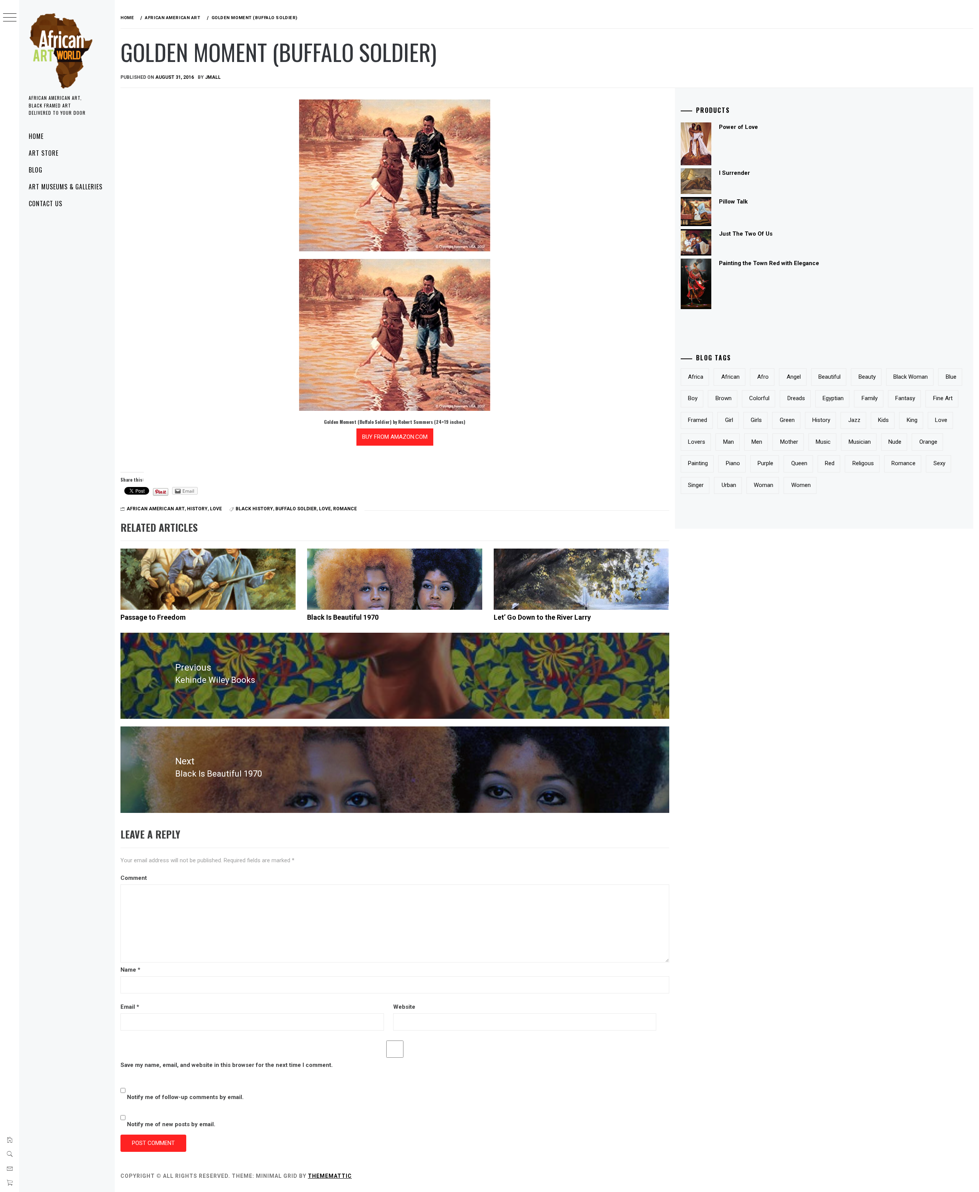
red (829, 463)
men (756, 441)
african (730, 376)
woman (763, 485)
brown (724, 398)
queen (799, 463)
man (728, 441)
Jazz (854, 420)
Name (130, 969)
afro (763, 376)
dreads (796, 398)
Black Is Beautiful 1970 (343, 617)
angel (794, 376)
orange (928, 441)
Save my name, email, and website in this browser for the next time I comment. (226, 1065)
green (787, 420)
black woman (910, 376)
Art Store (44, 153)
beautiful (829, 376)
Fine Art (943, 398)
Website (404, 1006)
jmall (213, 77)
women (801, 485)
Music (823, 441)
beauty (867, 376)
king (912, 420)
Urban (729, 485)
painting (698, 463)
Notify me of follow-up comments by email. (185, 1097)
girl (729, 420)
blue (951, 376)
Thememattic (330, 1176)
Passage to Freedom (153, 617)
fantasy (905, 398)
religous (863, 463)
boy (693, 398)
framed (697, 420)
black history (254, 508)
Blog (35, 169)
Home (36, 136)
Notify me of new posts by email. (171, 1124)
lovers (696, 441)
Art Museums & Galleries (65, 186)
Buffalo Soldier (296, 508)
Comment (133, 877)
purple (765, 463)
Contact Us (45, 203)
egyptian (833, 398)
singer (696, 485)
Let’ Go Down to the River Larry (542, 617)
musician (860, 441)
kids (883, 420)
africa (695, 376)
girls (756, 420)
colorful (759, 398)
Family (870, 398)
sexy (939, 463)
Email (129, 1006)
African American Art (156, 508)
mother (789, 441)
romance (345, 508)
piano (733, 463)
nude (894, 441)
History (197, 508)
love (216, 508)
